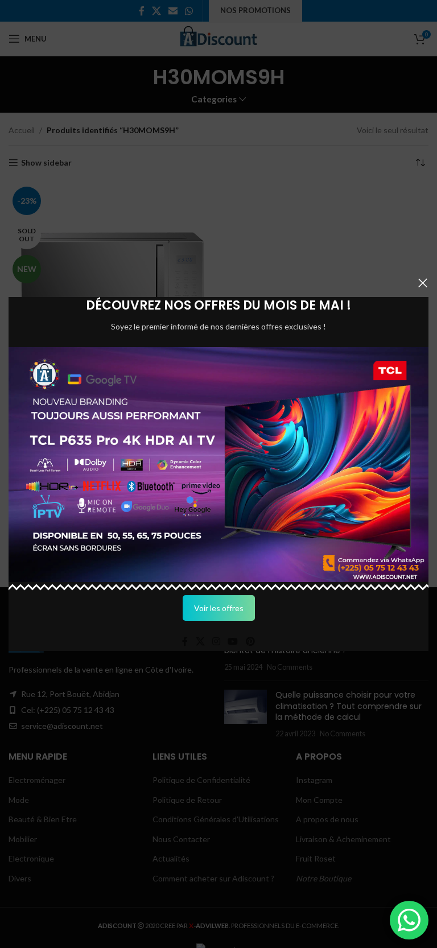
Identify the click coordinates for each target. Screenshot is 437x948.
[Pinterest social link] (250, 641)
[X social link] (200, 641)
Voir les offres (219, 608)
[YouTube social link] (233, 641)
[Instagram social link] (216, 641)
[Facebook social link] (185, 641)
